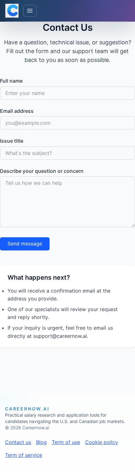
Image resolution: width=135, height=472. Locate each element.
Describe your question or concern (42, 171)
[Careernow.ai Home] (12, 11)
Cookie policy (101, 442)
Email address (17, 111)
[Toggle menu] (30, 11)
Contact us (18, 442)
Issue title (11, 141)
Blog (41, 442)
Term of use (66, 442)
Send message (25, 243)
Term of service (23, 455)
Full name (11, 81)
